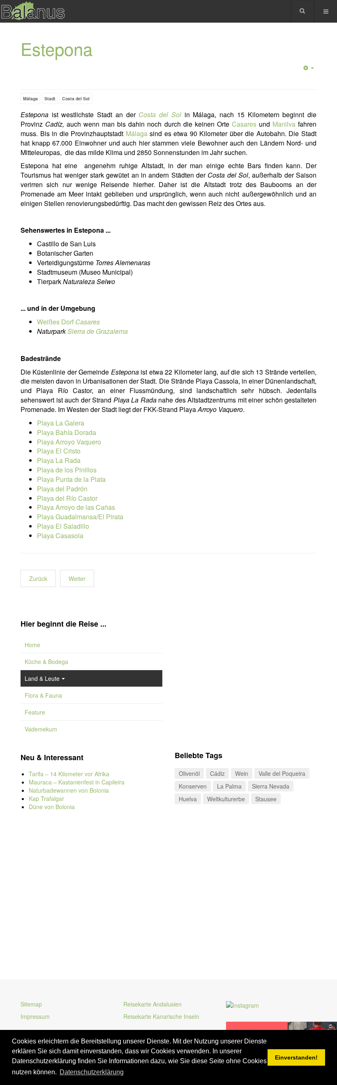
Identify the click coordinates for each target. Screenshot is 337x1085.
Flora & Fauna (43, 695)
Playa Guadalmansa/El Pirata (80, 516)
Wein (241, 773)
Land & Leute (42, 678)
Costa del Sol (76, 98)
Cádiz (217, 773)
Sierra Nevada (270, 786)
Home (32, 645)
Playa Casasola (60, 535)
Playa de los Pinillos (67, 469)
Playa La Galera (60, 423)
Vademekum (41, 729)
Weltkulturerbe (226, 799)
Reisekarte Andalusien (152, 1004)
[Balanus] (33, 11)
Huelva (188, 799)
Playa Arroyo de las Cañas (76, 507)
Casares (244, 124)
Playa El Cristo (59, 451)
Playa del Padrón (62, 488)
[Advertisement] (91, 888)
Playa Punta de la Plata (71, 479)
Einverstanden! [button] (296, 1057)
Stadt (49, 98)
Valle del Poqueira (282, 773)
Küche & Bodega (46, 661)
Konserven (193, 786)
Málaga (30, 98)
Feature (35, 712)
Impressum (35, 1016)
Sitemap (31, 1004)
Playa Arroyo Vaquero (69, 441)
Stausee (266, 799)
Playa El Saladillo (63, 526)
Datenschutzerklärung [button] (92, 1072)
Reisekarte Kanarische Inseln (161, 1016)
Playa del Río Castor (67, 498)
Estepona (56, 48)
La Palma (229, 786)
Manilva (283, 124)
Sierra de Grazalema (97, 331)
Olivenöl (189, 773)
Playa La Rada (59, 460)
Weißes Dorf (68, 321)
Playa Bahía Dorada (66, 432)
